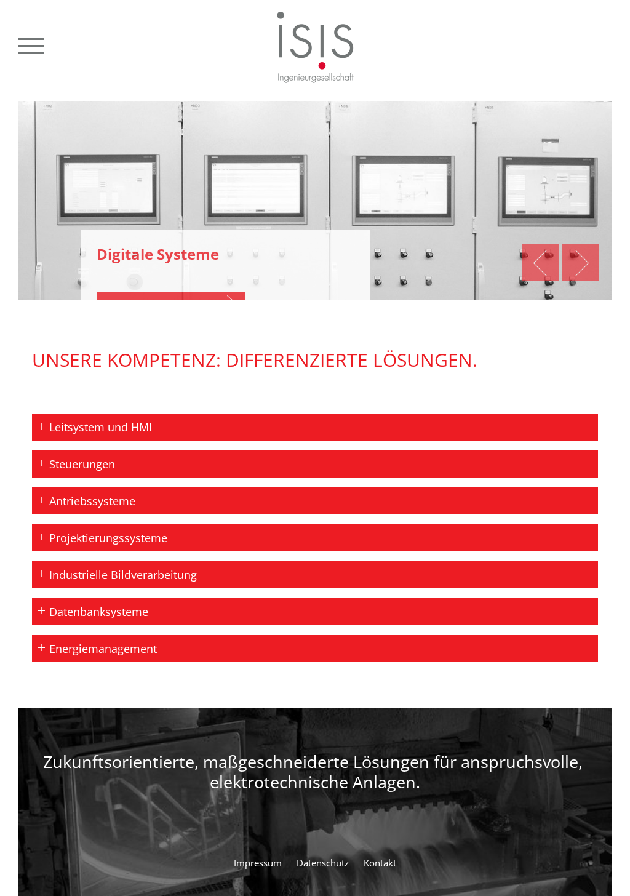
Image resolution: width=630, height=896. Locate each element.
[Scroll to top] (592, 865)
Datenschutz (323, 863)
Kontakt (380, 863)
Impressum (258, 863)
